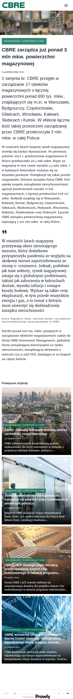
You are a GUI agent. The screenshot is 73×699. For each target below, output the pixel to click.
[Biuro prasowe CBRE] (14, 8)
